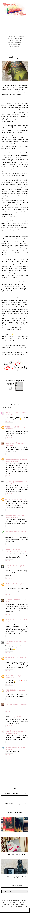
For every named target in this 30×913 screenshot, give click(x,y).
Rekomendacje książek (15, 42)
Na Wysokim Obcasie (13, 600)
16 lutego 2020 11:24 (19, 551)
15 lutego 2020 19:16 (15, 516)
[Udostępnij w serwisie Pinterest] (18, 405)
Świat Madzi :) (11, 658)
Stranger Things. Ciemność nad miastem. (15, 877)
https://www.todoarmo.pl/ (16, 481)
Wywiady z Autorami (15, 44)
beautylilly (10, 566)
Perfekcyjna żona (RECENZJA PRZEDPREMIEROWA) (15, 855)
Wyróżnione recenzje (15, 46)
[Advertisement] (15, 25)
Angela (8, 499)
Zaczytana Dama (12, 641)
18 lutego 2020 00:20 (15, 677)
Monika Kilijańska (13, 443)
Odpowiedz (9, 421)
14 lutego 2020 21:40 (13, 483)
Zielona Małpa (11, 531)
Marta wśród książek (14, 676)
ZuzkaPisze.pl (11, 620)
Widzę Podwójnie (12, 427)
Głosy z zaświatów (15, 834)
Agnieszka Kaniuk (12, 413)
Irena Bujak (10, 690)
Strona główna (10, 36)
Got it (18, 911)
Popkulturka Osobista (15, 747)
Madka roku (10, 584)
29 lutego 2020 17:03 (16, 717)
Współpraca (20, 36)
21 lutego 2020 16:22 (19, 704)
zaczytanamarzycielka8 (15, 459)
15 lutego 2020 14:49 (19, 499)
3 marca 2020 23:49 (16, 732)
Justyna (9, 704)
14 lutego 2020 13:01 (16, 460)
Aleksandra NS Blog (14, 515)
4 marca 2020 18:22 (15, 748)
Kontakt (10, 38)
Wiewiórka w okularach (15, 731)
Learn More (12, 911)
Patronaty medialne (15, 40)
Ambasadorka (18, 38)
